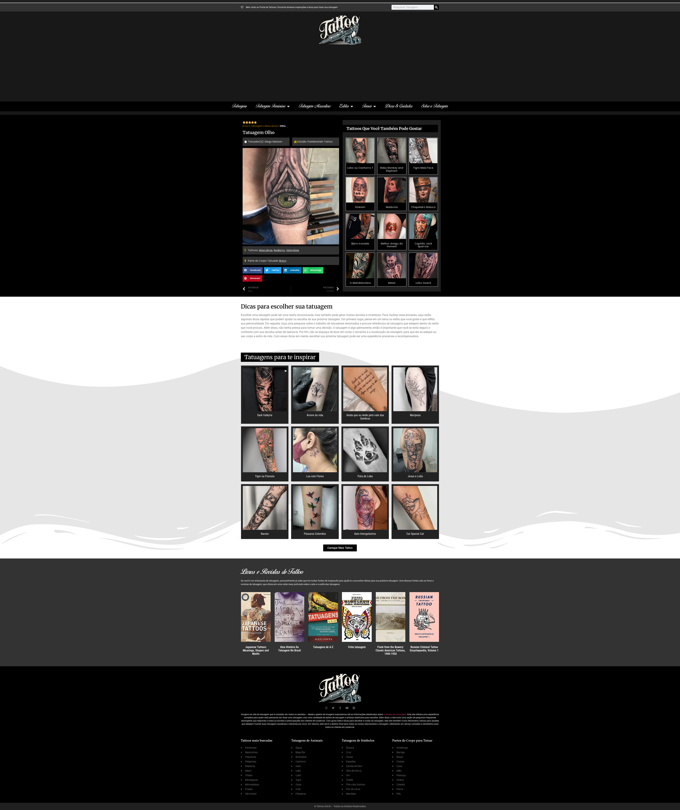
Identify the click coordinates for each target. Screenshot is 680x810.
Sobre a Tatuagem (434, 106)
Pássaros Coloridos (315, 533)
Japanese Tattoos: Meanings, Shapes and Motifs (256, 650)
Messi (391, 283)
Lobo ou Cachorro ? (360, 168)
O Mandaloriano (360, 283)
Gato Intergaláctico (365, 533)
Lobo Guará (423, 283)
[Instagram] (326, 708)
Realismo (279, 250)
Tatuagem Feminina (270, 106)
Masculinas (271, 125)
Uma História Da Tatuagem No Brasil (289, 648)
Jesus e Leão (415, 476)
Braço (282, 261)
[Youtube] (347, 708)
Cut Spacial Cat (415, 533)
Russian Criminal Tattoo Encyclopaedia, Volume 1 (424, 648)
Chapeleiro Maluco (423, 207)
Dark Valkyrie (264, 415)
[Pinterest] (354, 708)
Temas (367, 106)
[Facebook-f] (340, 708)
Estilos (344, 106)
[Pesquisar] (436, 7)
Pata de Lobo (365, 476)
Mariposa (415, 415)
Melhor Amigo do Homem (392, 245)
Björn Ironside (360, 243)
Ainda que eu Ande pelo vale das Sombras (365, 416)
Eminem (360, 207)
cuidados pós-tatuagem (394, 714)
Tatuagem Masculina (314, 106)
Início (246, 125)
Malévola (392, 207)
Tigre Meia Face (423, 168)
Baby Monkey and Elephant (391, 169)
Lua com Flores (315, 476)
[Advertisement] (340, 71)
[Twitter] (333, 708)
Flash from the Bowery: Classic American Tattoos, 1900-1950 (390, 650)
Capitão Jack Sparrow (423, 245)
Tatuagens (239, 106)
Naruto (265, 533)
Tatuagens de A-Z (323, 647)
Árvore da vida (315, 415)
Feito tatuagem (357, 647)
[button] (253, 270)
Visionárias (292, 250)
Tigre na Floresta (264, 476)
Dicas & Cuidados (398, 106)
